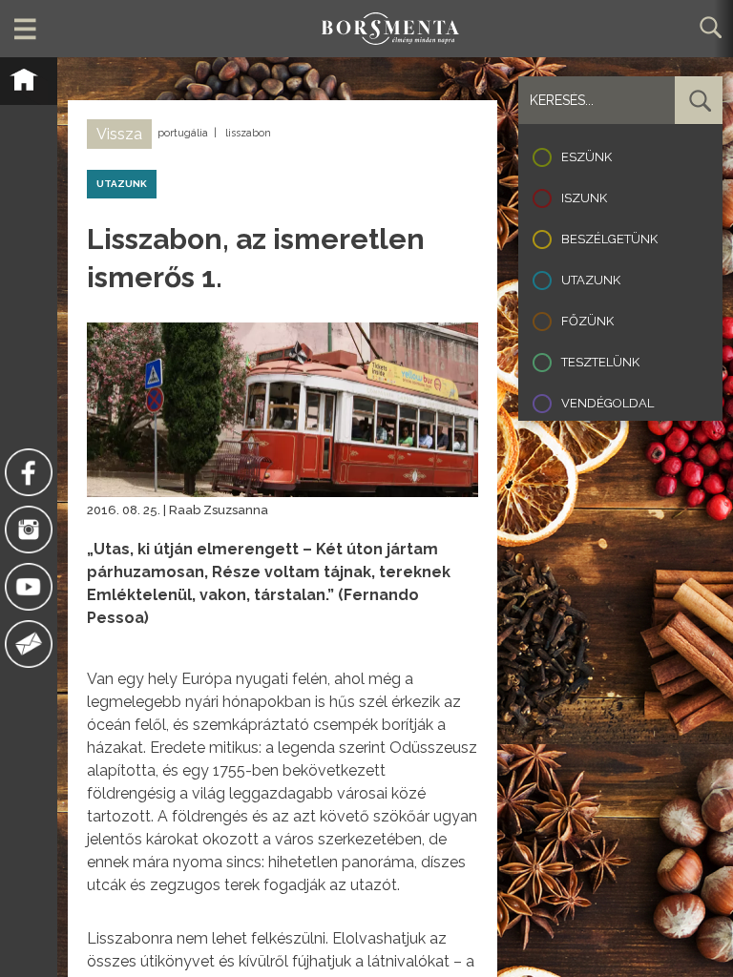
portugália (182, 133)
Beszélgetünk (609, 239)
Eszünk (586, 157)
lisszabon (248, 133)
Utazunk (590, 280)
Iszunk (584, 198)
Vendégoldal (607, 403)
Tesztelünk (600, 362)
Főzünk (587, 321)
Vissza (119, 134)
